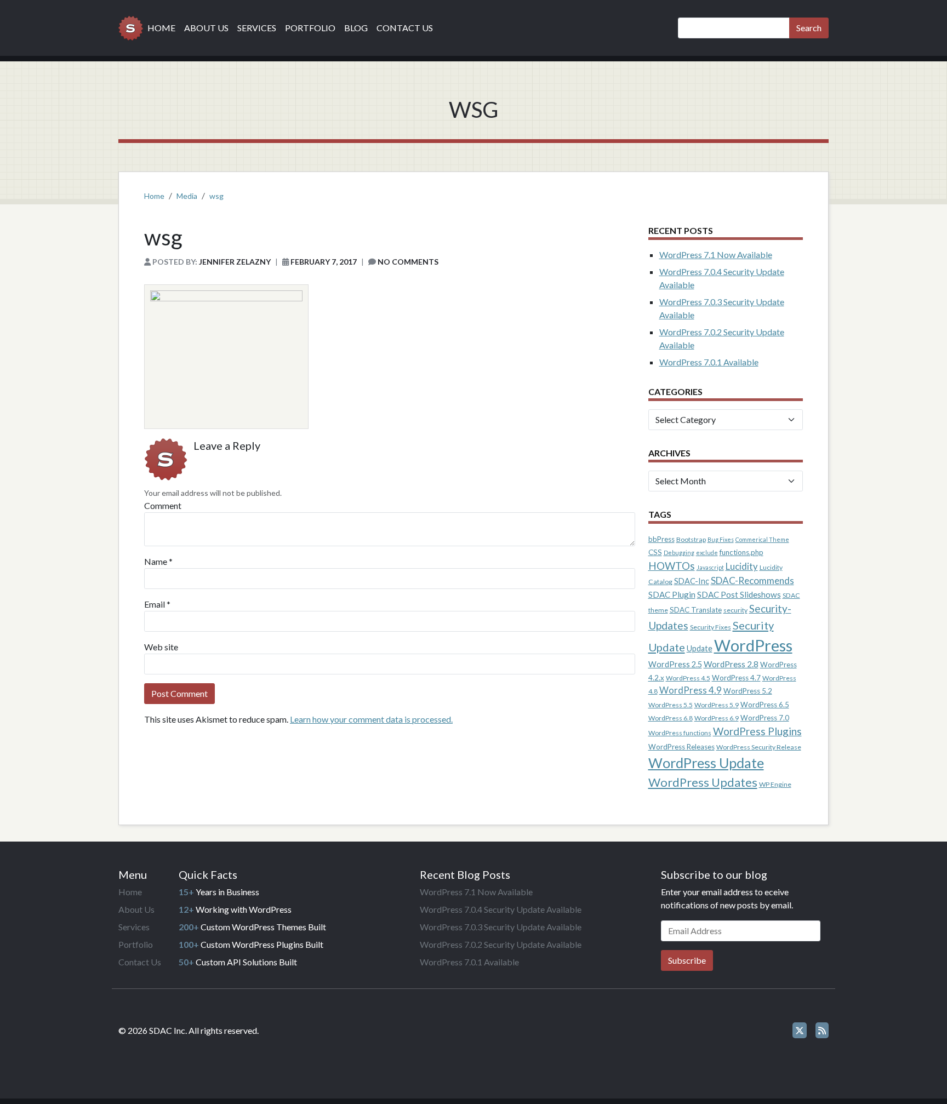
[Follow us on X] (799, 1030)
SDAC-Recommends (752, 580)
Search (809, 27)
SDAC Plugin (671, 594)
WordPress (753, 645)
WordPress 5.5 (670, 705)
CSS (655, 552)
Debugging (679, 552)
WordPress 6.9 (716, 718)
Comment (162, 505)
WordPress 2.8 (731, 664)
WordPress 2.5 (675, 664)
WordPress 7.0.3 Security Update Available (500, 927)
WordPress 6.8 (670, 718)
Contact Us (404, 27)
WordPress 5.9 (716, 705)
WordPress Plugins (757, 731)
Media (186, 196)
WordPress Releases (681, 746)
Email (154, 604)
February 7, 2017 (323, 261)
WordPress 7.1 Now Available (715, 254)
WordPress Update (706, 762)
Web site (161, 647)
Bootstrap (691, 539)
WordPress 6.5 (764, 704)
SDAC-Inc (691, 581)
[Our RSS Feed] (822, 1030)
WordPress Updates (702, 782)
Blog (356, 27)
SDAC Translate (696, 609)
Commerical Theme (762, 539)
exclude (707, 552)
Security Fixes (710, 627)
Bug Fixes (721, 539)
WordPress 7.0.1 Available (708, 362)
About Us (206, 27)
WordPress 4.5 (688, 678)
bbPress (661, 539)
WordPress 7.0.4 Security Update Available (500, 909)
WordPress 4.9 (690, 690)
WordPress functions (679, 733)
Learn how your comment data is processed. (371, 719)
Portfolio (310, 27)
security (735, 610)
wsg (216, 196)
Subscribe (687, 960)
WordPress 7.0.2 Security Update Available (500, 944)
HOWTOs (671, 565)
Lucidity (742, 566)
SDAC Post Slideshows (739, 594)
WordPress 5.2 (747, 691)
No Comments (408, 261)
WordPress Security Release (758, 747)
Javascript (710, 567)
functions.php (741, 552)
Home (161, 27)
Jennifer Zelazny (235, 261)
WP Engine (775, 784)
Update (699, 648)
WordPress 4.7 (736, 677)
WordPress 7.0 (764, 717)
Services (256, 27)
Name (155, 561)
